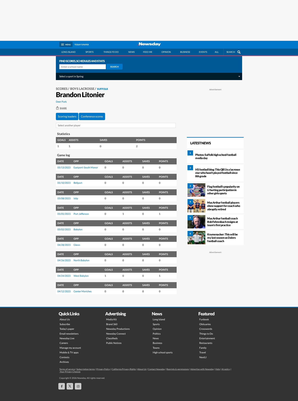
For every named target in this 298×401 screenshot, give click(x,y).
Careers (64, 342)
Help (217, 369)
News (131, 52)
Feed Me (147, 52)
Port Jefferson (81, 213)
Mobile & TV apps (69, 352)
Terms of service (67, 369)
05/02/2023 (63, 229)
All (217, 52)
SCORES (62, 88)
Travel (202, 352)
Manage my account (70, 347)
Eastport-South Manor (86, 167)
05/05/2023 (63, 213)
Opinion (166, 52)
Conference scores (92, 116)
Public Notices (114, 342)
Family (202, 347)
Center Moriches (83, 291)
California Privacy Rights (124, 369)
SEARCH (230, 52)
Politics (157, 333)
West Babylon (81, 275)
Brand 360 (111, 324)
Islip (76, 198)
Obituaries (205, 324)
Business (185, 52)
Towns (156, 347)
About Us (65, 319)
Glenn (77, 244)
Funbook (204, 319)
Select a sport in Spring (71, 76)
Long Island (68, 52)
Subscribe (65, 324)
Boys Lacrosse (82, 88)
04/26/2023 (63, 260)
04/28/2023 (63, 244)
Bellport (78, 182)
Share (63, 108)
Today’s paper (67, 328)
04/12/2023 (63, 291)
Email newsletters (69, 333)
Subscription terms (86, 369)
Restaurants (205, 342)
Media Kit (111, 319)
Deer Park (61, 101)
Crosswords (205, 328)
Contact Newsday (156, 369)
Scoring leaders (67, 116)
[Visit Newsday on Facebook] (61, 386)
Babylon (78, 229)
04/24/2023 (63, 275)
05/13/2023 (63, 167)
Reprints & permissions (178, 369)
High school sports (163, 352)
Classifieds (112, 338)
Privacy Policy (103, 369)
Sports (89, 52)
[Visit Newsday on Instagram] (78, 386)
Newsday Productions (118, 328)
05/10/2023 (63, 182)
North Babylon (81, 260)
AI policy (226, 369)
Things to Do (206, 333)
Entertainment (207, 338)
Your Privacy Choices (69, 371)
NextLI (203, 357)
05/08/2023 (63, 198)
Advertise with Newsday (202, 369)
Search (114, 66)
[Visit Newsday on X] (70, 386)
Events (203, 52)
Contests (64, 357)
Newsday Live (67, 338)
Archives (64, 361)
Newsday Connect (116, 333)
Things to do (111, 52)
